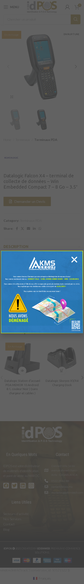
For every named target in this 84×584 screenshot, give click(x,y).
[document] (42, 292)
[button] (74, 259)
